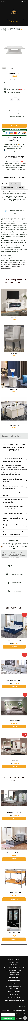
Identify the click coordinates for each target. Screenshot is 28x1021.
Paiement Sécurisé (14, 988)
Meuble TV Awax (14, 317)
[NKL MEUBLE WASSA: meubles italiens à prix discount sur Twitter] (20, 1006)
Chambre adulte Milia (14, 812)
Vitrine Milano (14, 933)
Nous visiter (14, 964)
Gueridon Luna (14, 389)
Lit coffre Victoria (14, 853)
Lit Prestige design (14, 641)
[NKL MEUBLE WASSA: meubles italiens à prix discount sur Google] (25, 1006)
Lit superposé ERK (14, 893)
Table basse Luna (14, 425)
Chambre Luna (14, 760)
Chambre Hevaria (14, 720)
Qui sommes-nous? (14, 962)
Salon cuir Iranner (14, 680)
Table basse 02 (14, 73)
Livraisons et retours (14, 974)
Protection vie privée (14, 972)
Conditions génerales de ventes (14, 970)
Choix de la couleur (14, 80)
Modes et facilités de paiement (14, 986)
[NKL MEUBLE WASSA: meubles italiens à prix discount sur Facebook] (22, 1006)
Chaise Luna (14, 353)
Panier (25, 1)
